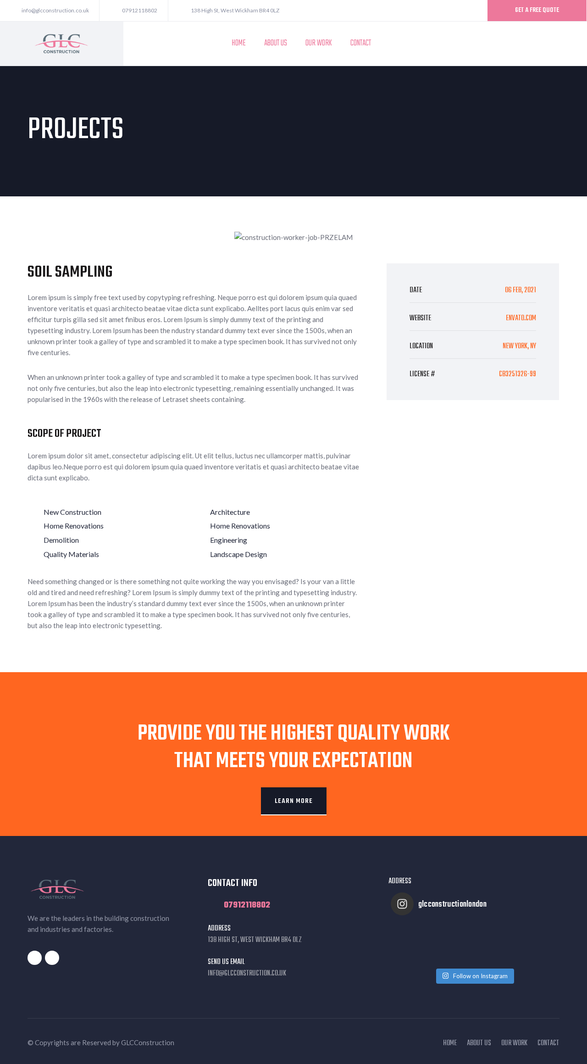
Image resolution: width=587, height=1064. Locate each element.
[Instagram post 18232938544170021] (452, 943)
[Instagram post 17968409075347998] (536, 943)
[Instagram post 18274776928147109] (494, 943)
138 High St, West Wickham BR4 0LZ (255, 940)
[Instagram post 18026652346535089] (411, 943)
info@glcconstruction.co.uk (247, 974)
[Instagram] (570, 43)
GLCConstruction (147, 1042)
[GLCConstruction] (61, 43)
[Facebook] (557, 43)
